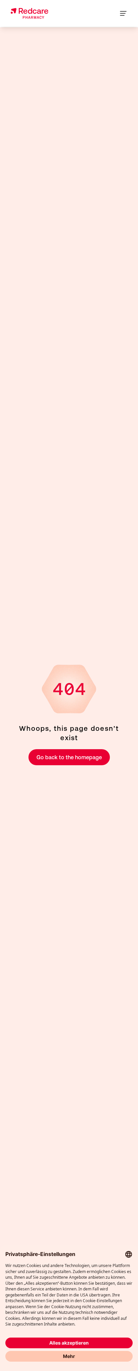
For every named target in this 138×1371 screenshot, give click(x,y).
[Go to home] (29, 13)
